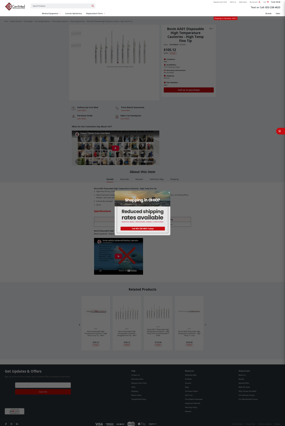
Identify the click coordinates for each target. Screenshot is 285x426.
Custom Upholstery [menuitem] (73, 13)
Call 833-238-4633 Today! (143, 228)
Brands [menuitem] (269, 13)
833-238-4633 (272, 7)
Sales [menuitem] (278, 13)
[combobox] (63, 5)
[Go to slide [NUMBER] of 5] (79, 325)
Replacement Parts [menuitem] (94, 13)
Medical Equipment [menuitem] (50, 13)
